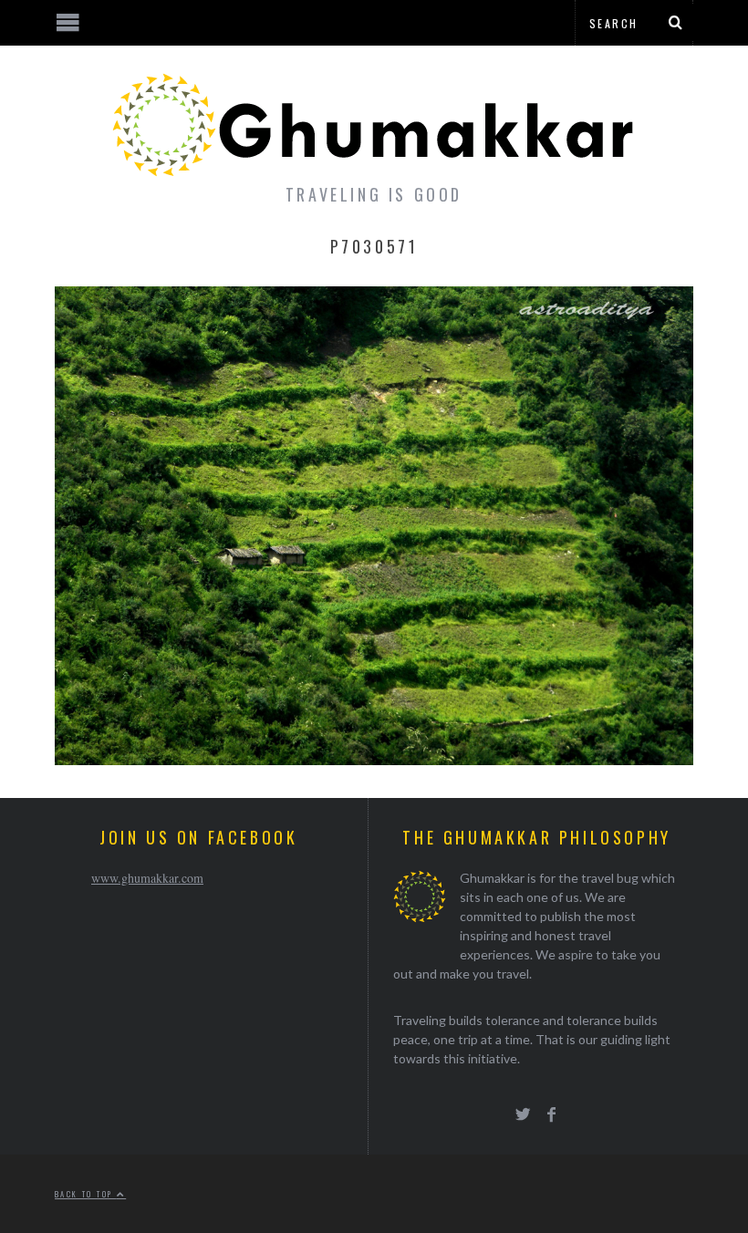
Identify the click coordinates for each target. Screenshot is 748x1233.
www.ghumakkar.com (147, 877)
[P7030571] (374, 759)
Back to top (86, 1193)
